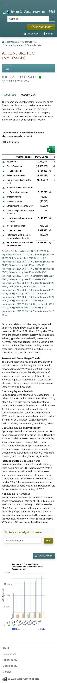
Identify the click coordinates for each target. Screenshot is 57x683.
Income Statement (14, 45)
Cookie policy (10, 665)
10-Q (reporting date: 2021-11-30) (25, 293)
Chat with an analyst (41, 26)
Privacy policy (10, 660)
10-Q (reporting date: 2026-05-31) (27, 251)
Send (48, 540)
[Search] (52, 19)
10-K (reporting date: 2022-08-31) (24, 286)
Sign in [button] (49, 33)
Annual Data (10, 94)
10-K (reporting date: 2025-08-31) (24, 258)
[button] (3, 161)
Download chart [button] (45, 555)
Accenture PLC (29, 42)
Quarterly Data (28, 94)
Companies (13, 42)
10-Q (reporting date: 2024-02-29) (25, 272)
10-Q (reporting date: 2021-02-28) (25, 300)
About (6, 648)
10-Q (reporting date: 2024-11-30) (25, 265)
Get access (32, 33)
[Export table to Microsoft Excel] (51, 149)
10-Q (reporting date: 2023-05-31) (25, 279)
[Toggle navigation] (6, 4)
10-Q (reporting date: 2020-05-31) (25, 308)
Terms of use (9, 654)
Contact (7, 671)
